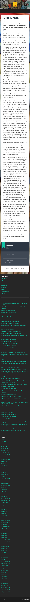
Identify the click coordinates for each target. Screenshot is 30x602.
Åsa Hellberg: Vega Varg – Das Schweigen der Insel (14, 352)
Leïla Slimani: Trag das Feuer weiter (10, 343)
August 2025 (5, 461)
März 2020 (4, 581)
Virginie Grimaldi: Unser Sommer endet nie (11, 333)
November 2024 (6, 481)
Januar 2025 (5, 476)
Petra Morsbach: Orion (7, 317)
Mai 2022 (4, 533)
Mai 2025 (4, 468)
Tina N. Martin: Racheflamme (8, 310)
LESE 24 (7, 599)
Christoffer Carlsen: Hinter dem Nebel (11, 378)
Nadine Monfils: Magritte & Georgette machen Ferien (14, 405)
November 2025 (6, 455)
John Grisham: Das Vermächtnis (9, 416)
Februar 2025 (5, 474)
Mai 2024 (4, 489)
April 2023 (4, 513)
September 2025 (6, 459)
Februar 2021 (5, 557)
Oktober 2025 (5, 457)
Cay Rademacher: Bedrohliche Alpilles (10, 367)
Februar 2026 (5, 448)
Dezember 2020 (6, 561)
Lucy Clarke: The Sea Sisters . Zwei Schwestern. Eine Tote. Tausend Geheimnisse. (14, 364)
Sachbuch (4, 293)
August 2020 (5, 570)
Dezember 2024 (6, 478)
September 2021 (6, 546)
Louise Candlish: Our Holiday (8, 348)
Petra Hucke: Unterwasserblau (9, 394)
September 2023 (6, 505)
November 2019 (6, 589)
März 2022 (4, 537)
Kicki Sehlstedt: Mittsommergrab (9, 418)
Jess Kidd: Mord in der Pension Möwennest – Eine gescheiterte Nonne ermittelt (13, 381)
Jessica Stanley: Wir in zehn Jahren (10, 341)
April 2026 (4, 444)
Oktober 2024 (5, 483)
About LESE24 (5, 278)
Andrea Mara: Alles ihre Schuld (9, 312)
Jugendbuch (5, 285)
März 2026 (4, 446)
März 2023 (4, 515)
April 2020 (4, 579)
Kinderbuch (4, 287)
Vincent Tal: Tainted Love (8, 386)
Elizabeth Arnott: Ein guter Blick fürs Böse (11, 396)
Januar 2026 (5, 450)
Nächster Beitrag (9, 262)
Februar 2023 (5, 518)
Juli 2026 (4, 439)
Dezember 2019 (6, 587)
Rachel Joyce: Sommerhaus (8, 314)
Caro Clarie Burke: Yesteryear (9, 408)
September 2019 (6, 592)
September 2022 (6, 526)
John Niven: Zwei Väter (7, 412)
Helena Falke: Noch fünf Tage (9, 388)
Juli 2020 (4, 572)
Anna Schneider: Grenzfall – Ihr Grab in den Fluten (13, 430)
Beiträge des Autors (7, 248)
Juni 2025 (4, 465)
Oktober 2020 (5, 565)
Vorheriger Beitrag (9, 260)
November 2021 (6, 542)
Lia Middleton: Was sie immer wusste (10, 323)
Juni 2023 (4, 509)
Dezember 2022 (6, 520)
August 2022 (5, 528)
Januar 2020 (5, 585)
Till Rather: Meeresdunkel (8, 329)
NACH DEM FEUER (11, 18)
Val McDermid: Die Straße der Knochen (11, 321)
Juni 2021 (4, 550)
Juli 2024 (4, 487)
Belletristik (4, 283)
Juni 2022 (4, 531)
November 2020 (6, 563)
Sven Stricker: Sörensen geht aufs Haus (11, 428)
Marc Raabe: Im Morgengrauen (9, 339)
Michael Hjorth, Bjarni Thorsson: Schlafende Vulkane (14, 369)
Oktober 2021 (5, 544)
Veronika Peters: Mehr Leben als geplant (11, 331)
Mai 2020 (4, 576)
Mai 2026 (4, 441)
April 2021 (4, 555)
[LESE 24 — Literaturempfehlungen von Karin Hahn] (15, 4)
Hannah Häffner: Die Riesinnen (9, 345)
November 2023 (6, 500)
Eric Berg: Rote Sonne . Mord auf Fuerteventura (13, 410)
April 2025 (4, 470)
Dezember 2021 (6, 539)
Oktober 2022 (5, 524)
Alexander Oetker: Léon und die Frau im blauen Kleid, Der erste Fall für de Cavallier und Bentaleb (15, 372)
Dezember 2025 (6, 452)
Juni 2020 (4, 574)
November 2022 (6, 522)
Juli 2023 (4, 507)
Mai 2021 (4, 552)
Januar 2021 (5, 559)
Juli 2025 (4, 463)
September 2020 (6, 568)
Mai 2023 (4, 511)
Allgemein (4, 280)
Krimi (6, 256)
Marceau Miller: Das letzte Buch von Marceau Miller (14, 361)
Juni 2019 (4, 594)
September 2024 (6, 485)
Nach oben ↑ (25, 599)
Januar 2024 (5, 496)
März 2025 (4, 472)
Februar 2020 (5, 583)
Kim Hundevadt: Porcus (7, 319)
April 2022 (4, 535)
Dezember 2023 (6, 498)
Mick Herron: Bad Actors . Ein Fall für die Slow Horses (14, 384)
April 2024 (4, 491)
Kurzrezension (5, 291)
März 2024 (4, 494)
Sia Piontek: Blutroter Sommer (9, 350)
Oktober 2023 (5, 502)
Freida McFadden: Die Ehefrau (9, 414)
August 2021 (5, 548)
